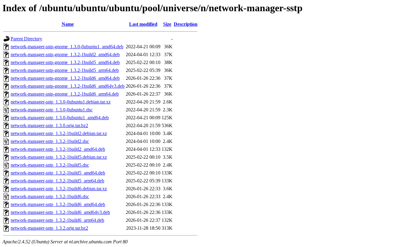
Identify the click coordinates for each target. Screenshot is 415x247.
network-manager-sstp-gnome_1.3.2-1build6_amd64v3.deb (68, 86)
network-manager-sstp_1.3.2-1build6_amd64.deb (58, 204)
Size (167, 24)
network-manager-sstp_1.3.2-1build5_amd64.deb (58, 172)
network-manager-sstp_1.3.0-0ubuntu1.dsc (52, 109)
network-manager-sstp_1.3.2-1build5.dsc (50, 164)
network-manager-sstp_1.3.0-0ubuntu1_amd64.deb (60, 117)
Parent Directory (26, 38)
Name (68, 24)
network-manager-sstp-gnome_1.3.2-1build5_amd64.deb (65, 62)
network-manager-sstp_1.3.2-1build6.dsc (50, 196)
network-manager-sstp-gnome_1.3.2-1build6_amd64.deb (65, 78)
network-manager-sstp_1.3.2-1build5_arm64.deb (57, 180)
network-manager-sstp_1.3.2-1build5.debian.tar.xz (59, 157)
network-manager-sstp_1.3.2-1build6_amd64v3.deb (60, 212)
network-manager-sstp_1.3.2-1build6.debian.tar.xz (59, 188)
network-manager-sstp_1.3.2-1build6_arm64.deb (57, 220)
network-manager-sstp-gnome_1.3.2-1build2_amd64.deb (65, 54)
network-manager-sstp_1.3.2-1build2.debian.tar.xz (59, 133)
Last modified (143, 24)
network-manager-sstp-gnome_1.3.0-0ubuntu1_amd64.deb (67, 46)
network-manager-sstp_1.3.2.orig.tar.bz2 (49, 228)
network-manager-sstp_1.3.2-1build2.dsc (50, 141)
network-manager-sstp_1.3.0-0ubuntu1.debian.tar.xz (61, 101)
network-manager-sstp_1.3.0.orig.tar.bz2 (49, 125)
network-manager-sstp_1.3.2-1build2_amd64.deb (58, 149)
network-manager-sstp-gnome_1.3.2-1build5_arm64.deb (65, 70)
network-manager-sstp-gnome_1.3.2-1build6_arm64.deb (65, 93)
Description (185, 24)
